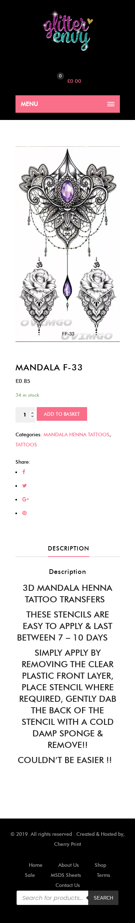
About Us (68, 865)
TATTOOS (26, 445)
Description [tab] (68, 548)
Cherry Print (67, 844)
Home (35, 865)
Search (103, 898)
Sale (30, 875)
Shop (100, 865)
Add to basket (62, 414)
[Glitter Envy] (67, 30)
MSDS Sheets (66, 875)
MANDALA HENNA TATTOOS (76, 435)
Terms (103, 875)
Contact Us (67, 885)
